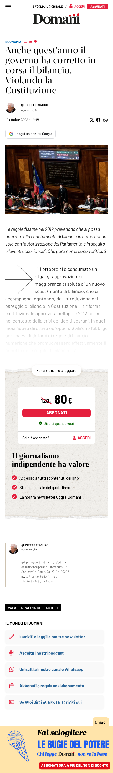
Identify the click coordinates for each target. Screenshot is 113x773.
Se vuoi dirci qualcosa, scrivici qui (50, 701)
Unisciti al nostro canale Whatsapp (51, 669)
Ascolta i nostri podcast (41, 652)
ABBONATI (56, 412)
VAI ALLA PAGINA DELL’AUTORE (33, 608)
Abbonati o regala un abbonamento (51, 685)
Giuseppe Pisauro (34, 105)
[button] (91, 120)
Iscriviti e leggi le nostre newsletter (52, 636)
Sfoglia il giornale (48, 6)
